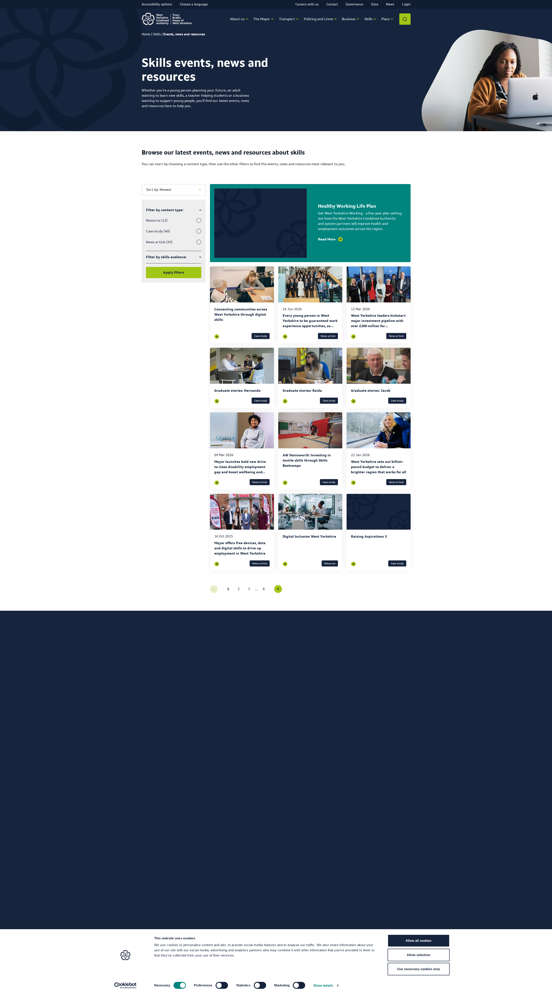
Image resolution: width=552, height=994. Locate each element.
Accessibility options (157, 4)
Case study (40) (158, 231)
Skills (157, 34)
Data (374, 4)
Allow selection (418, 955)
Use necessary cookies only (418, 969)
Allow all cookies (419, 940)
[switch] (222, 985)
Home (146, 34)
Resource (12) (156, 220)
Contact (332, 4)
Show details (323, 985)
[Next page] (278, 589)
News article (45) (159, 242)
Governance (354, 4)
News (390, 4)
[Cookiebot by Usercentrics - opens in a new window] (125, 985)
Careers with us (307, 4)
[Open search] (405, 19)
